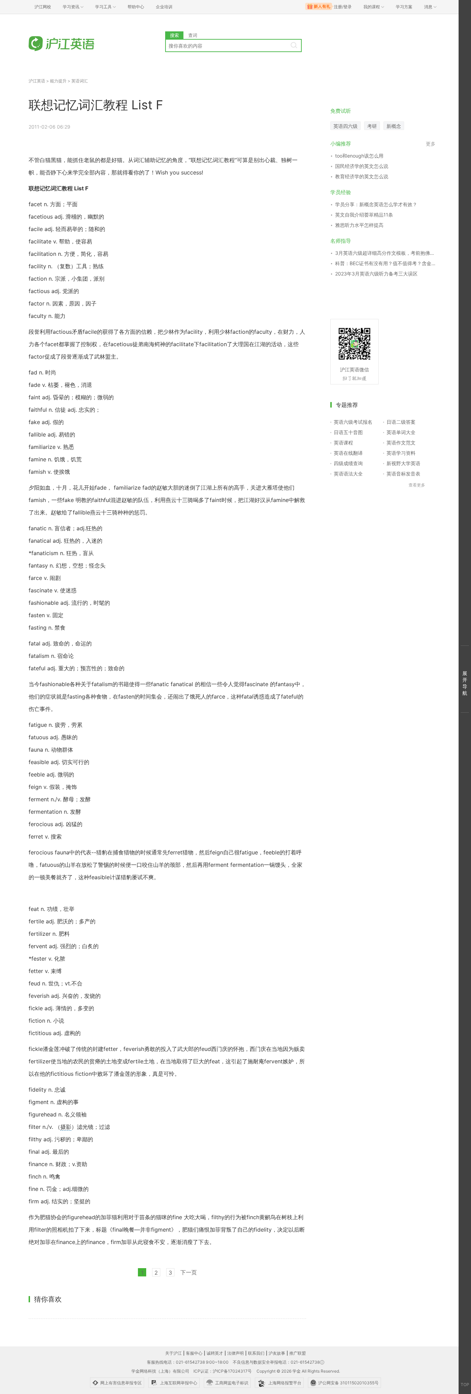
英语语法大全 (348, 474)
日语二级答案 (401, 422)
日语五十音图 (348, 432)
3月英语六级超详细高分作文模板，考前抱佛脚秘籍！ (385, 253)
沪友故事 (277, 1353)
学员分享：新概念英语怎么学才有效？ (376, 204)
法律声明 (235, 1353)
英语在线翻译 (348, 453)
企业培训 (164, 6)
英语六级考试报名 (353, 422)
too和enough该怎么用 (359, 156)
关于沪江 (173, 1353)
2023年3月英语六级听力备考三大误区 (376, 274)
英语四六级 (345, 126)
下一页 (188, 1272)
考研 (372, 126)
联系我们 (256, 1353)
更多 (430, 144)
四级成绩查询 (348, 463)
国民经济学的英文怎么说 (361, 166)
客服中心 (194, 1353)
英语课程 (343, 442)
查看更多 (417, 485)
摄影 (65, 1126)
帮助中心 (136, 6)
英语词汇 (79, 80)
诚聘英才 (215, 1353)
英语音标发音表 (403, 474)
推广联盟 (297, 1353)
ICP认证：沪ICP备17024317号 (222, 1371)
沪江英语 (37, 80)
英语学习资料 (401, 453)
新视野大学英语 (403, 463)
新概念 (394, 126)
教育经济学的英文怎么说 (361, 176)
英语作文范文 (401, 442)
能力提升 (58, 80)
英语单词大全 (401, 432)
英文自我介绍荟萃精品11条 (364, 215)
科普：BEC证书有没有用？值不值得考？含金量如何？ (385, 263)
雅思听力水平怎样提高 (359, 225)
